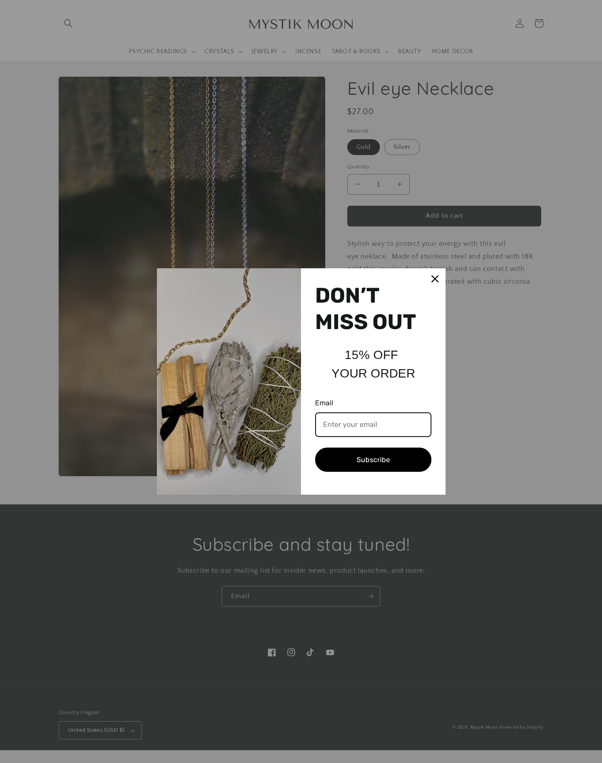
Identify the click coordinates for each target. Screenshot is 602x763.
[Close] (435, 278)
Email (324, 403)
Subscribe (373, 460)
